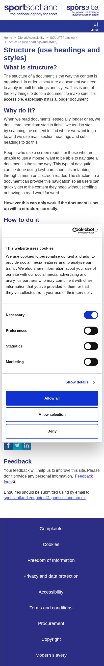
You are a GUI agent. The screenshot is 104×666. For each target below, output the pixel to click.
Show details (76, 382)
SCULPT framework (63, 38)
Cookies (51, 544)
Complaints (51, 528)
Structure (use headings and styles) (33, 42)
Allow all (52, 398)
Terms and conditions (51, 607)
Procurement (51, 623)
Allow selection (52, 414)
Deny (52, 431)
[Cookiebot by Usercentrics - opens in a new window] (76, 230)
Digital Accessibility (31, 38)
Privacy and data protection (51, 576)
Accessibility (51, 592)
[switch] (91, 331)
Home (8, 38)
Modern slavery (51, 655)
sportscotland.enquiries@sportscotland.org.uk (45, 498)
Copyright (51, 639)
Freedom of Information (51, 560)
